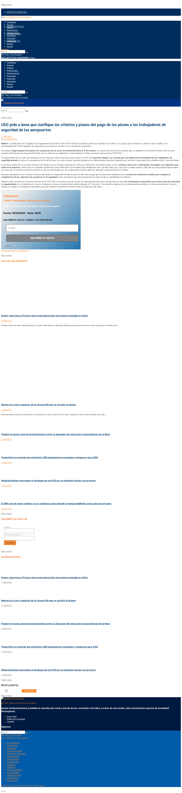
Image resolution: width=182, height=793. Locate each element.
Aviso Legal (12, 716)
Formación (11, 38)
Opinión (10, 46)
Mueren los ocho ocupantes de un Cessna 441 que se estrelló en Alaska (38, 404)
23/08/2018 (6, 136)
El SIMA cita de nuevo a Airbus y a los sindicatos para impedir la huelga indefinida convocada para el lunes (56, 503)
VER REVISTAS (29, 691)
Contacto (10, 721)
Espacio (10, 44)
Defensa (10, 27)
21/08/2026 (6, 320)
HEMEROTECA (15, 26)
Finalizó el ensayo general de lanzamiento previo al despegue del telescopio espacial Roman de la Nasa (55, 434)
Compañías (11, 22)
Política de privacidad (16, 719)
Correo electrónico (13, 534)
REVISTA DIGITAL (17, 12)
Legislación (11, 41)
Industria (10, 25)
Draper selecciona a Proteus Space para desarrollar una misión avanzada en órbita (44, 315)
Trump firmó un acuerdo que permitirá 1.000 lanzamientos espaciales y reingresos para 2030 (49, 457)
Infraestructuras (13, 33)
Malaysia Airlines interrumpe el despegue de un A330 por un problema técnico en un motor (48, 480)
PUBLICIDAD (14, 19)
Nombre (7, 527)
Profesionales (12, 30)
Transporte (11, 35)
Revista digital (14, 770)
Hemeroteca (14, 775)
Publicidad (13, 772)
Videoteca (12, 778)
